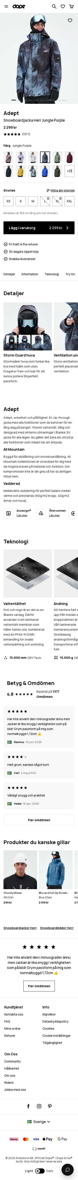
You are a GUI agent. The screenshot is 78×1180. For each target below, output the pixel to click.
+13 (69, 171)
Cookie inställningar (56, 1035)
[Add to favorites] (70, 20)
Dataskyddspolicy (55, 1021)
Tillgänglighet (52, 1043)
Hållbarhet (11, 1068)
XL (59, 201)
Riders (9, 1082)
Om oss (9, 1075)
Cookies (48, 1028)
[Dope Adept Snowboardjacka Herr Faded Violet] (21, 157)
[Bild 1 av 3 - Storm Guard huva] (27, 326)
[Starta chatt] (68, 1170)
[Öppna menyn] (6, 6)
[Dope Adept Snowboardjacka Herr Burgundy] (70, 157)
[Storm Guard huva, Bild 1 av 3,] (11, 341)
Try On (70, 274)
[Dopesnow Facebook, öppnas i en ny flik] (28, 1106)
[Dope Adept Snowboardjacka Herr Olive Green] (57, 171)
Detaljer (9, 274)
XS (8, 201)
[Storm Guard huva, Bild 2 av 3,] (24, 341)
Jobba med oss (15, 1090)
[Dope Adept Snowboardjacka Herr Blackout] (8, 171)
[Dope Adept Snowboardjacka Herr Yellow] (21, 171)
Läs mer (22, 515)
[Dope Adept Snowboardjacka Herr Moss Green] (57, 157)
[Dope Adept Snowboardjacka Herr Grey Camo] (33, 157)
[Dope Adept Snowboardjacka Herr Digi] (33, 171)
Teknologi (52, 274)
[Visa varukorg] (71, 6)
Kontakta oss (13, 1014)
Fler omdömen (39, 820)
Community (12, 1061)
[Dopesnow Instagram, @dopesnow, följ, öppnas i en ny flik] (39, 1106)
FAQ (7, 1021)
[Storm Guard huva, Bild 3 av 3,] (37, 341)
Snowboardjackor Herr (20, 928)
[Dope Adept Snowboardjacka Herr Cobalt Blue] (45, 171)
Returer (9, 1035)
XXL (69, 201)
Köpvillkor (49, 1014)
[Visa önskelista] (62, 6)
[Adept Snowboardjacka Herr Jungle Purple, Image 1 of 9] (39, 58)
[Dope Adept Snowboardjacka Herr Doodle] (8, 157)
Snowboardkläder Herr (57, 928)
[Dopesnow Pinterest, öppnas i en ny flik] (50, 1106)
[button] (39, 1171)
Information (30, 274)
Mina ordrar (12, 1028)
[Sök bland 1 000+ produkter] (54, 6)
